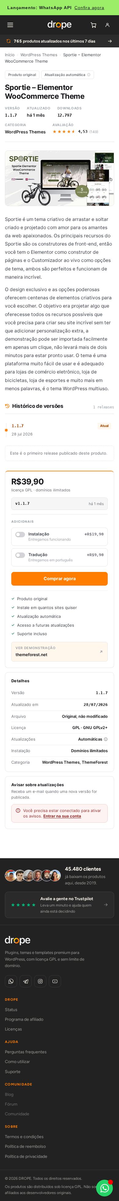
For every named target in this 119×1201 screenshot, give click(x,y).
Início (10, 54)
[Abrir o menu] (10, 25)
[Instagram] (40, 981)
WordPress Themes (38, 54)
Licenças (13, 1029)
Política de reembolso (25, 1146)
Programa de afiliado (24, 1019)
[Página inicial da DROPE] (59, 25)
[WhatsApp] (11, 981)
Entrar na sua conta (62, 816)
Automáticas (90, 739)
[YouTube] (55, 981)
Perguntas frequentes (26, 1052)
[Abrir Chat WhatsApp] (104, 1188)
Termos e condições (24, 1136)
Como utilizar (17, 1061)
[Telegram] (26, 981)
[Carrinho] (93, 25)
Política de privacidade (26, 1156)
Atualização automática (65, 75)
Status (11, 1009)
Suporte (12, 1071)
